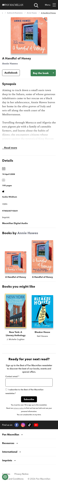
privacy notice (18, 408)
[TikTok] (29, 425)
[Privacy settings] (5, 477)
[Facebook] (16, 425)
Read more (10, 147)
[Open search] (36, 5)
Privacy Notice (21, 474)
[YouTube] (36, 424)
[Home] (12, 4)
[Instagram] (23, 425)
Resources (8, 443)
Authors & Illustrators (15, 13)
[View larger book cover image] (29, 35)
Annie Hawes (32, 13)
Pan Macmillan (10, 434)
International (9, 451)
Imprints (7, 460)
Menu (47, 5)
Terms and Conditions (12, 478)
